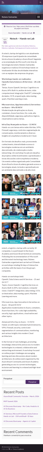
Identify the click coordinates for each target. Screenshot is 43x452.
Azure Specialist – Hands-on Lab (20, 33)
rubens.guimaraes (10, 46)
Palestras (32, 46)
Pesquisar (8, 378)
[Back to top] (38, 447)
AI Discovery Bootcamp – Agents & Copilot (20, 421)
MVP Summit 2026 (10, 401)
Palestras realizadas (8, 48)
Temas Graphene (18, 449)
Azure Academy (24, 46)
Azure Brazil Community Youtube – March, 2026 (21, 396)
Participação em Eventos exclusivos (26, 48)
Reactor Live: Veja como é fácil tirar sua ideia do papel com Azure (22, 27)
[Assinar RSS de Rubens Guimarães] (3, 2)
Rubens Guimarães (9, 17)
